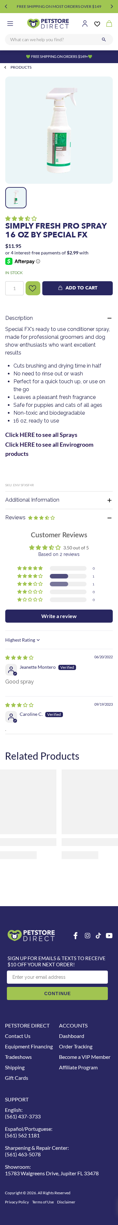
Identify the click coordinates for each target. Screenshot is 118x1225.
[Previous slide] (6, 6)
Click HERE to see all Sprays (41, 434)
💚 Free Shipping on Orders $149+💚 (59, 56)
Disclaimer (66, 1201)
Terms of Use (43, 1201)
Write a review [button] (59, 616)
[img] (19, 657)
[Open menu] (10, 23)
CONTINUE (57, 993)
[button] (21, 218)
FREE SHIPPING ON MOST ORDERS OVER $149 (59, 6)
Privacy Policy (17, 1201)
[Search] (104, 39)
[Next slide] (112, 6)
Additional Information (32, 500)
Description (19, 318)
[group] (59, 130)
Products (20, 67)
